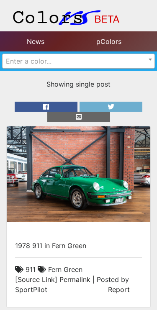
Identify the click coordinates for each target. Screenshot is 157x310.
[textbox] (78, 61)
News (35, 41)
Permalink (74, 279)
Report (119, 289)
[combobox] (78, 61)
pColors (108, 41)
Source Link (36, 279)
